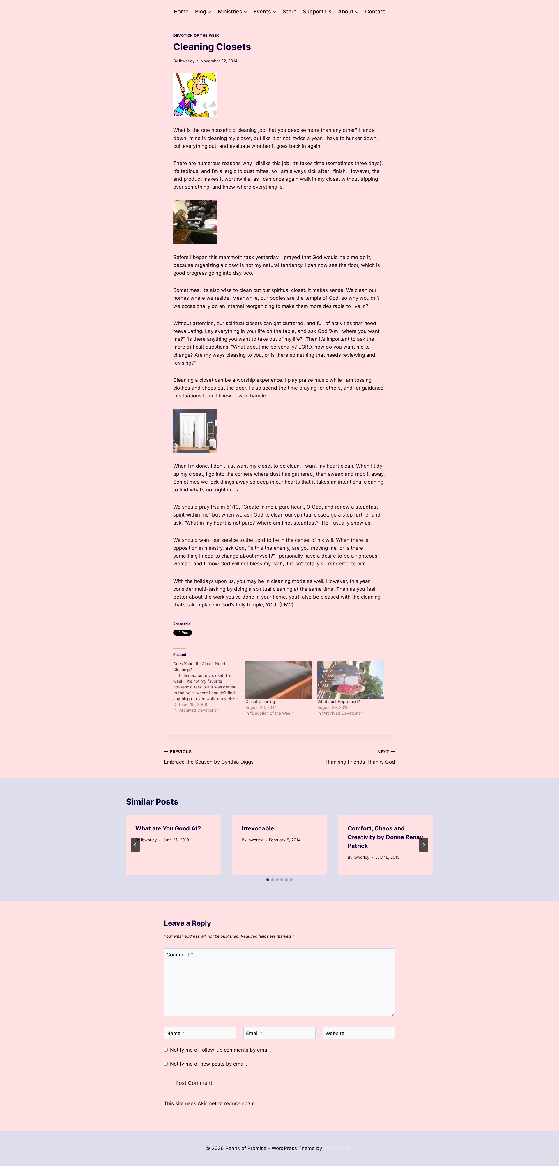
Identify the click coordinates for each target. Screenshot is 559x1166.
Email (254, 1033)
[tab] (267, 879)
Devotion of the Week (196, 35)
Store (290, 11)
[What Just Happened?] (350, 680)
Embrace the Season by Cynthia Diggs (209, 757)
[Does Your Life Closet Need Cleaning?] (209, 687)
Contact (375, 11)
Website (335, 1033)
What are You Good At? (168, 828)
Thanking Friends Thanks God (360, 757)
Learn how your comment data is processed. (310, 1103)
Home (181, 11)
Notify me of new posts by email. (208, 1064)
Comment (180, 955)
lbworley (187, 60)
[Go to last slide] (135, 845)
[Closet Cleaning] (278, 680)
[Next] (423, 845)
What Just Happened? (338, 701)
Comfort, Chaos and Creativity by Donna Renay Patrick (385, 837)
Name (176, 1033)
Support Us (317, 11)
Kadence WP (338, 1148)
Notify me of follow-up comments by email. (220, 1050)
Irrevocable (258, 828)
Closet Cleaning (260, 701)
